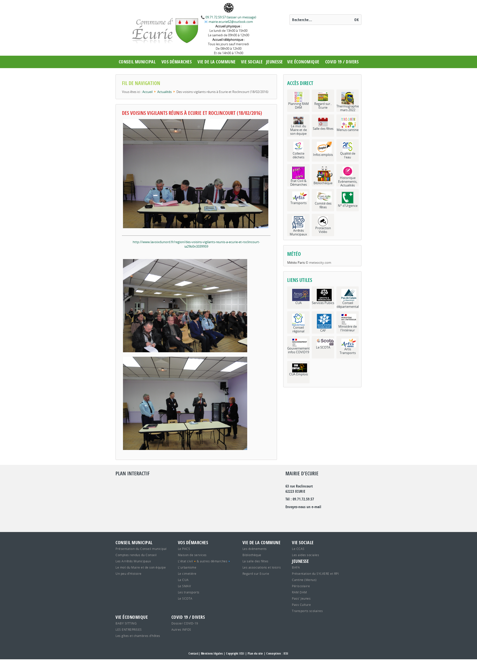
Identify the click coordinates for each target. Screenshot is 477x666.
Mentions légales (212, 653)
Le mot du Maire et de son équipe (141, 567)
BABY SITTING (126, 623)
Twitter (300, 517)
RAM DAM (299, 592)
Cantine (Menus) (304, 580)
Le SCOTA (185, 598)
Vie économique (303, 62)
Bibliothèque (251, 555)
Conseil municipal (137, 62)
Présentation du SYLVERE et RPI (315, 574)
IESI (285, 653)
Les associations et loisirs (261, 567)
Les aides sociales (305, 555)
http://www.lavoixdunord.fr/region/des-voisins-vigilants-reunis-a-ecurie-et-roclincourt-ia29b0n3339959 (196, 244)
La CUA (183, 580)
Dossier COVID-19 (184, 623)
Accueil (147, 91)
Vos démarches (176, 62)
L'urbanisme (187, 567)
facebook (321, 517)
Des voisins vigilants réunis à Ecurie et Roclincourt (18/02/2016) (192, 113)
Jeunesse (274, 62)
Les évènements (254, 549)
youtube (342, 517)
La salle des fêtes (255, 561)
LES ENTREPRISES (129, 629)
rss (332, 517)
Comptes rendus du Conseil (136, 555)
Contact (194, 653)
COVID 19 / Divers (342, 62)
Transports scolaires (307, 611)
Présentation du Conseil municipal (141, 549)
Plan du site (255, 653)
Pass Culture (301, 605)
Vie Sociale (252, 62)
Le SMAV (184, 586)
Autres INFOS (181, 629)
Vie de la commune (217, 62)
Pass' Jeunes (301, 598)
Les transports (188, 592)
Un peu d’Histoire (129, 574)
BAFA (296, 567)
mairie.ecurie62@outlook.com (230, 21)
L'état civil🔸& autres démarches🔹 (204, 561)
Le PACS (184, 549)
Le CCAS (298, 549)
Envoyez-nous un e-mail (303, 506)
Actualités (164, 91)
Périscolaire (301, 586)
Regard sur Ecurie (255, 574)
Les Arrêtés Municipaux (133, 561)
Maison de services (192, 555)
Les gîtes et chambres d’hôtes (138, 636)
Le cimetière (187, 574)
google (289, 517)
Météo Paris (296, 262)
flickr (310, 517)
